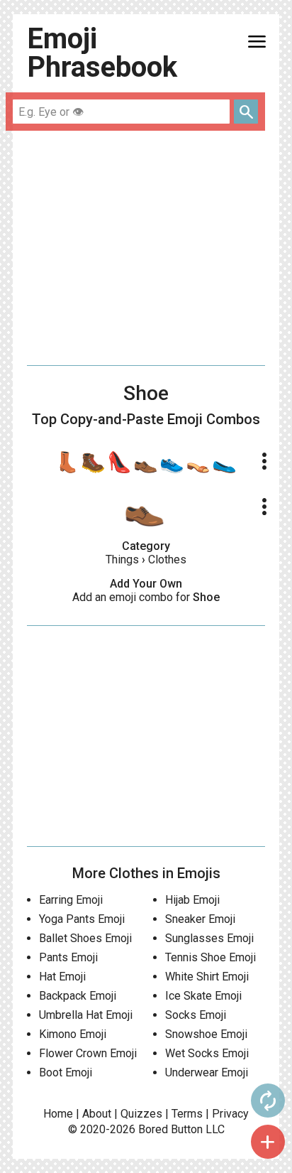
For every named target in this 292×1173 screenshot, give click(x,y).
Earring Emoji (71, 900)
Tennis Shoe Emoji (210, 957)
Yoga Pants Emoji (82, 919)
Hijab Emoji (192, 900)
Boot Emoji (65, 1072)
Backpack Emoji (77, 995)
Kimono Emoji (72, 1034)
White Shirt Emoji (207, 976)
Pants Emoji (68, 957)
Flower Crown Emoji (88, 1053)
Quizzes (141, 1113)
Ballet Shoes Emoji (85, 938)
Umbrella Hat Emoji (86, 1015)
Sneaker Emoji (200, 919)
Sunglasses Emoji (209, 938)
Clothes (167, 559)
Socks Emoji (195, 1015)
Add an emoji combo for (146, 597)
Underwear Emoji (206, 1072)
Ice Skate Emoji (203, 995)
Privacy (230, 1113)
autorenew (268, 1100)
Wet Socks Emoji (207, 1053)
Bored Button (170, 1129)
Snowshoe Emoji (206, 1034)
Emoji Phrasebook (102, 53)
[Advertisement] (146, 247)
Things (122, 559)
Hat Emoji (62, 976)
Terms (187, 1113)
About (96, 1113)
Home (58, 1113)
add (268, 1141)
